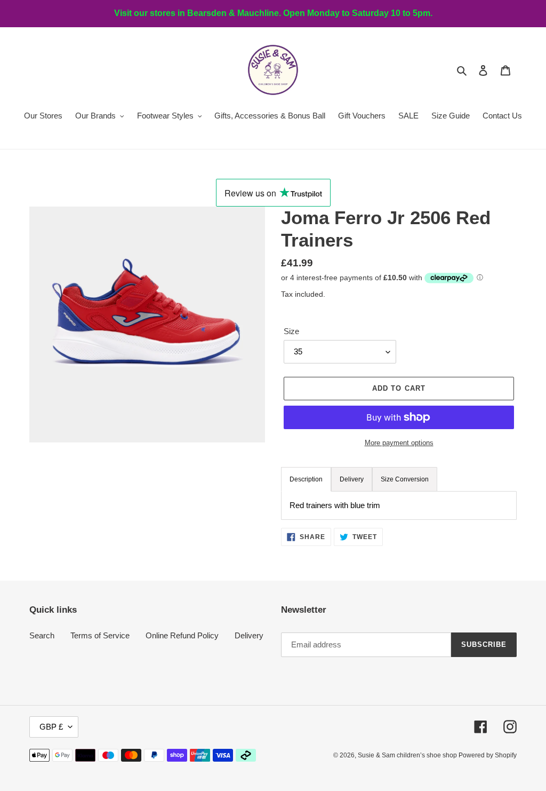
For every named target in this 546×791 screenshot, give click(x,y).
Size (291, 331)
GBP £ (51, 726)
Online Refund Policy (182, 635)
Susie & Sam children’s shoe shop (408, 755)
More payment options (399, 443)
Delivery (249, 635)
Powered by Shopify (488, 755)
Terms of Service (100, 635)
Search (41, 635)
